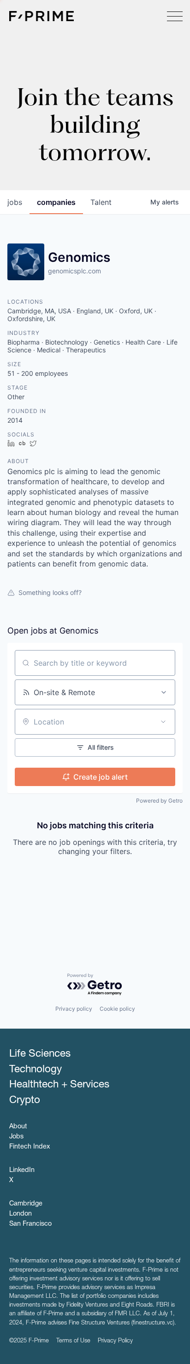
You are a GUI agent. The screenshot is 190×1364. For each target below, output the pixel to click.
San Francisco (30, 1224)
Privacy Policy (115, 1341)
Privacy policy (73, 1008)
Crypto (24, 1101)
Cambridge (25, 1204)
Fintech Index (29, 1147)
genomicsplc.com (74, 271)
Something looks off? (50, 592)
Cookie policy (117, 1008)
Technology (35, 1070)
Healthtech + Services (59, 1085)
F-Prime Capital (41, 16)
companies (56, 202)
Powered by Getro (159, 800)
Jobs (16, 1137)
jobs (14, 202)
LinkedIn (22, 1170)
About (18, 1127)
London (20, 1214)
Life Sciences (40, 1054)
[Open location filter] (163, 722)
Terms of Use (73, 1341)
